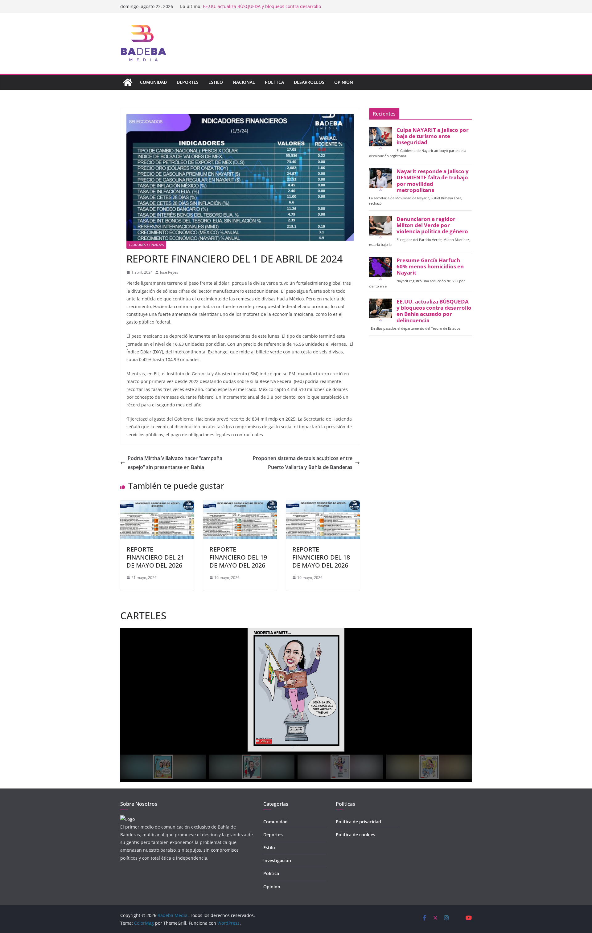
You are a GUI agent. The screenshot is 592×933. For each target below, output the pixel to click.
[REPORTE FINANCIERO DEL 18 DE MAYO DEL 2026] (323, 504)
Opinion (271, 887)
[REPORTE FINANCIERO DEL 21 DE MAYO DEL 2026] (157, 504)
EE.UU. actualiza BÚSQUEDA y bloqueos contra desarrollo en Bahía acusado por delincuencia (434, 311)
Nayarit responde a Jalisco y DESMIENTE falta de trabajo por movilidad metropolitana (433, 180)
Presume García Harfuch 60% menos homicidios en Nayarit (264, 6)
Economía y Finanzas (146, 244)
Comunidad (153, 82)
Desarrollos (309, 82)
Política (274, 82)
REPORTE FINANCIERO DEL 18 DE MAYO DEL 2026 (321, 557)
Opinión (343, 82)
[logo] (127, 819)
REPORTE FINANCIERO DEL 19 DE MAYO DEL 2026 (238, 557)
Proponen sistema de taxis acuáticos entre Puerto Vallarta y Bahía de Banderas (302, 463)
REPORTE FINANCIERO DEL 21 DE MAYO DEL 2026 (155, 557)
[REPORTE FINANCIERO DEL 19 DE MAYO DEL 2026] (240, 504)
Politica (271, 873)
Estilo (215, 82)
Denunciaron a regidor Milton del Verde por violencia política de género (432, 225)
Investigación (277, 860)
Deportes (188, 82)
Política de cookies (355, 834)
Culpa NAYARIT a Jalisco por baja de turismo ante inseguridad (433, 136)
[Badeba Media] (127, 82)
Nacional (244, 82)
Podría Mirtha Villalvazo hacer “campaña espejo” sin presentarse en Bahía (175, 463)
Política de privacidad (358, 822)
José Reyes (169, 272)
